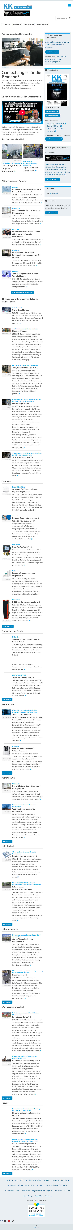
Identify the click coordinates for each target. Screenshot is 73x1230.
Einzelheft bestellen (52, 115)
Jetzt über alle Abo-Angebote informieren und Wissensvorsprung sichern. (56, 59)
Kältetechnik (6, 24)
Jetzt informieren (52, 52)
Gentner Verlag (29, 1185)
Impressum (40, 1185)
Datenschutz (12, 1185)
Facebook (55, 193)
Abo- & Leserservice (12, 1180)
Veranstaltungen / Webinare (43, 1196)
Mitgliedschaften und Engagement (42, 1191)
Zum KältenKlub (51, 179)
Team (17, 1191)
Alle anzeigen (7, 699)
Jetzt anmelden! (51, 213)
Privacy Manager (28, 1196)
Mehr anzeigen (8, 626)
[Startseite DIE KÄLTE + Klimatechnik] (36, 6)
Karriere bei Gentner (52, 1185)
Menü (69, 8)
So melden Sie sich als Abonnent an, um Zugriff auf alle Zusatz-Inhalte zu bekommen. (57, 44)
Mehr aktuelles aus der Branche (22, 292)
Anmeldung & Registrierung (61, 1180)
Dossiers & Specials (42, 24)
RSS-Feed (67, 1191)
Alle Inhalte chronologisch (33, 1180)
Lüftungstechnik (29, 24)
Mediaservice (26, 1191)
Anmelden (47, 1180)
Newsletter (58, 1191)
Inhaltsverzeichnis (52, 111)
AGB (21, 1180)
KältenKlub (63, 1185)
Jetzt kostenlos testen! (54, 139)
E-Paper (20, 1185)
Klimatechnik (17, 24)
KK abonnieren (9, 1191)
